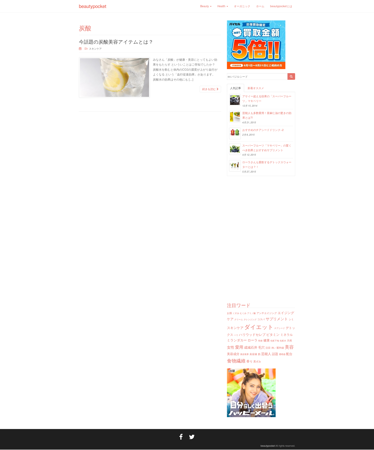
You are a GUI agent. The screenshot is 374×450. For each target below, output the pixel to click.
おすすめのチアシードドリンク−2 (263, 130)
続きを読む (209, 89)
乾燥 (260, 340)
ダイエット (258, 326)
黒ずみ (257, 361)
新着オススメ (256, 88)
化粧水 (283, 340)
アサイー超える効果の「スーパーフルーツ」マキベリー (266, 98)
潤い (273, 347)
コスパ (261, 319)
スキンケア (95, 48)
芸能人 (266, 353)
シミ (291, 319)
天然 (289, 340)
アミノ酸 (251, 313)
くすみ (236, 313)
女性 (230, 347)
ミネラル (286, 334)
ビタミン (273, 334)
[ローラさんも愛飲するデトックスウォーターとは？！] (235, 166)
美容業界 (244, 354)
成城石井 (250, 347)
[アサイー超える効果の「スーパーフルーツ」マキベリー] (235, 100)
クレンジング (250, 319)
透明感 (282, 354)
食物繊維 (236, 360)
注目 (268, 347)
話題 (275, 354)
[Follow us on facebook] (181, 436)
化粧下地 (274, 340)
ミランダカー (237, 340)
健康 (266, 340)
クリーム (238, 319)
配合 (289, 354)
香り (249, 361)
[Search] (291, 76)
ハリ (236, 334)
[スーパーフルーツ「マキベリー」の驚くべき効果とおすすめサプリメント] (235, 149)
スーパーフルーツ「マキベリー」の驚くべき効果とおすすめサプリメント (266, 147)
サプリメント (277, 318)
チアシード (279, 328)
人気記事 (235, 88)
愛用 (239, 347)
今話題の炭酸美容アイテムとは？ (116, 41)
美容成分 (233, 354)
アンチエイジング (267, 313)
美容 (289, 346)
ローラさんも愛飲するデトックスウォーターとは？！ (266, 164)
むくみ (243, 313)
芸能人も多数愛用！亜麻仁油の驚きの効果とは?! (266, 115)
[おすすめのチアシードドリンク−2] (235, 133)
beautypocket (92, 6)
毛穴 (261, 347)
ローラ (253, 340)
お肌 (229, 313)
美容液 (253, 354)
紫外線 (280, 347)
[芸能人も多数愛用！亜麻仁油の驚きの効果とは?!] (235, 116)
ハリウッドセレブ (252, 334)
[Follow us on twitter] (192, 436)
